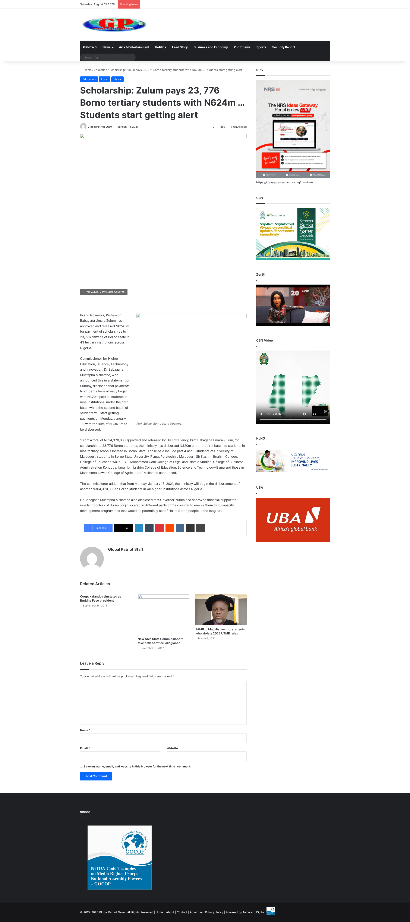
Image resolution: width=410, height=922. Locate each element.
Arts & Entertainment (134, 47)
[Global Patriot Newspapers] (113, 24)
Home (87, 70)
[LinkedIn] (139, 528)
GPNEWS (90, 47)
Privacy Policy (214, 912)
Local (104, 79)
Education (100, 70)
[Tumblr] (149, 528)
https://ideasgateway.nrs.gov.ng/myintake (284, 182)
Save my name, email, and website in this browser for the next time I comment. (137, 766)
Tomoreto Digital (253, 912)
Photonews (242, 47)
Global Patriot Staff (100, 126)
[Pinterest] (159, 528)
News (106, 47)
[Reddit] (169, 528)
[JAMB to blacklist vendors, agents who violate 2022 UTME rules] (221, 609)
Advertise (196, 912)
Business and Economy (211, 47)
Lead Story (180, 47)
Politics (160, 47)
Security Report (283, 47)
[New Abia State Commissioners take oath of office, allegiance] (163, 614)
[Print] (200, 528)
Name (85, 730)
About (170, 912)
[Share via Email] (190, 528)
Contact (182, 912)
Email (85, 748)
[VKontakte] (180, 528)
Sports (261, 47)
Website (172, 748)
